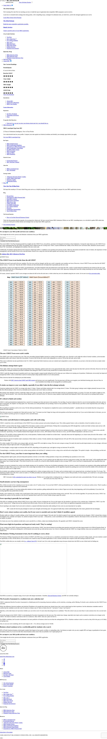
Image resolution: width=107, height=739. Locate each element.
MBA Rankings (11, 154)
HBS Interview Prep (12, 56)
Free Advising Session (25, 2)
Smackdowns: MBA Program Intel (16, 146)
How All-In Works (8, 684)
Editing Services (11, 47)
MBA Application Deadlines (14, 145)
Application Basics (12, 181)
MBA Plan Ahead (11, 45)
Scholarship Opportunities (13, 209)
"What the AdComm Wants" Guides (16, 176)
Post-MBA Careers (12, 199)
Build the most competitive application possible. (16, 24)
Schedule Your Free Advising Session (10, 241)
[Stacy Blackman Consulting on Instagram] (4, 665)
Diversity (9, 208)
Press (8, 117)
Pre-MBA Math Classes (13, 149)
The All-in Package (8, 21)
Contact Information (8, 107)
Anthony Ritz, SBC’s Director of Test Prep (13, 254)
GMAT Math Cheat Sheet (13, 178)
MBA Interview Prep (12, 55)
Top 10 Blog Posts (11, 211)
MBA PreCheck (11, 44)
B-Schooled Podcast (12, 160)
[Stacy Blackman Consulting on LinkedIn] (4, 662)
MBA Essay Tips (11, 202)
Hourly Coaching (8, 686)
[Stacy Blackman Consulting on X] (4, 661)
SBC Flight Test (12, 39)
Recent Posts (10, 196)
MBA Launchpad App (13, 168)
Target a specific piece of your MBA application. (16, 30)
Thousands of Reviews (13, 115)
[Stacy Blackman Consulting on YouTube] (4, 664)
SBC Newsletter (11, 170)
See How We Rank (12, 114)
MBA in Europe (11, 151)
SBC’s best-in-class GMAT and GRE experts (23, 380)
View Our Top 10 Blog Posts (11, 186)
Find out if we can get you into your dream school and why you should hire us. (27, 123)
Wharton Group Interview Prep (15, 58)
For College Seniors (8, 695)
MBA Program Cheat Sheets (10, 727)
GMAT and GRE (11, 203)
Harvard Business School (54, 595)
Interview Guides (11, 179)
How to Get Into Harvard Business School (18, 217)
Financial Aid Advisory (13, 48)
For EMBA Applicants (13, 205)
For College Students (12, 40)
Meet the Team (7, 673)
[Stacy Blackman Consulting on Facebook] (4, 659)
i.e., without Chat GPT (30, 541)
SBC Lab (10, 42)
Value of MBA (11, 152)
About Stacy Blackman (13, 102)
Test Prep (9, 37)
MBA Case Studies (12, 104)
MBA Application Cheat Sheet (15, 148)
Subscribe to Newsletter (6, 732)
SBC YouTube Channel (13, 162)
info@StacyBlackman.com (7, 656)
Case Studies (6, 676)
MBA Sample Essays (12, 143)
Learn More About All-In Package (12, 17)
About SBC (10, 101)
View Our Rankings (8, 94)
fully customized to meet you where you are (24, 477)
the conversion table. (94, 273)
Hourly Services (7, 27)
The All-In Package (8, 683)
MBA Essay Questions (13, 200)
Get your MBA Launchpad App (11, 137)
